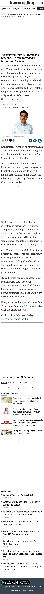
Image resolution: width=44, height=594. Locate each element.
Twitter (24, 318)
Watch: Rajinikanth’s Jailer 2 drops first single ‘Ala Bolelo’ (22, 503)
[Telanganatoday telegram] (32, 377)
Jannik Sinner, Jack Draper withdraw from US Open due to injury (21, 532)
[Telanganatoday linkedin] (29, 377)
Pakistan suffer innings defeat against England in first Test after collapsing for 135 (22, 553)
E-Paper (41, 8)
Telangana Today (9, 105)
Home (3, 14)
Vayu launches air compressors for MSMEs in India (20, 542)
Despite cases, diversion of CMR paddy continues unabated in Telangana (27, 401)
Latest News (6, 491)
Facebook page (8, 318)
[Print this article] (40, 141)
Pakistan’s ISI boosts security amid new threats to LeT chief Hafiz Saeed (22, 513)
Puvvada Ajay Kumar (32, 388)
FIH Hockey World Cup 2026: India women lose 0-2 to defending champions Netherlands (23, 566)
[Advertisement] (22, 349)
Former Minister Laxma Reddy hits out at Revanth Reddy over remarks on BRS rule (26, 411)
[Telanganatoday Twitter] (17, 377)
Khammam (9, 14)
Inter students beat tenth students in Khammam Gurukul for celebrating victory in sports (28, 422)
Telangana (16, 8)
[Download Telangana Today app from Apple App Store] (30, 141)
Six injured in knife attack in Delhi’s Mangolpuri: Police (20, 523)
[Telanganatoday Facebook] (14, 377)
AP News (26, 8)
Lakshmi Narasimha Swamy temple (13, 388)
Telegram (28, 305)
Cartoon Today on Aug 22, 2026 (18, 494)
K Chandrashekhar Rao (15, 383)
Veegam (30, 590)
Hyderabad (5, 8)
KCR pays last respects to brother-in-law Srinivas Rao (28, 432)
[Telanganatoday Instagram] (25, 377)
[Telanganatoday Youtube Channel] (22, 377)
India (34, 8)
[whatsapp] (3, 140)
